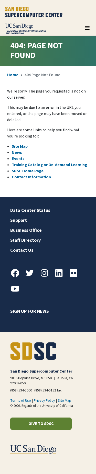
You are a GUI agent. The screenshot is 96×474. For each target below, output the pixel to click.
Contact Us (21, 250)
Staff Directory (25, 240)
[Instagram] (46, 276)
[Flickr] (75, 276)
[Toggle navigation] (87, 29)
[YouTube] (17, 292)
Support (18, 220)
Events (18, 158)
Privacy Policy (44, 400)
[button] (74, 462)
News (17, 152)
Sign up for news (29, 311)
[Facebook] (17, 276)
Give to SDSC (41, 423)
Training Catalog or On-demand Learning (49, 165)
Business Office (26, 230)
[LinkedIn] (61, 276)
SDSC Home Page (28, 171)
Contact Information (31, 177)
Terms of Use (20, 400)
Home (12, 75)
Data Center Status (30, 210)
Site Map (20, 146)
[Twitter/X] (32, 276)
